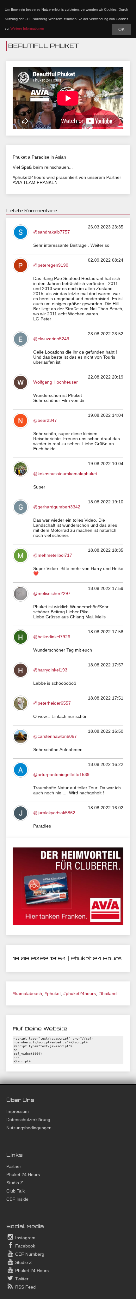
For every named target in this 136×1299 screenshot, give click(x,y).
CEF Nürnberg (29, 1254)
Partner (13, 1166)
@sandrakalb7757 (51, 231)
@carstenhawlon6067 (55, 736)
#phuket (53, 993)
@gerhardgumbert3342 (56, 506)
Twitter (21, 1278)
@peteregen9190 (50, 265)
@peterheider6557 (52, 703)
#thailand (107, 993)
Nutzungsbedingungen (29, 1127)
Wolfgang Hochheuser (55, 382)
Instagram (24, 1237)
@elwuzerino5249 (51, 338)
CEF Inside (17, 1199)
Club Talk (15, 1190)
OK (121, 29)
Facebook (24, 1245)
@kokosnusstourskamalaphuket (65, 473)
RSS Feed (25, 1287)
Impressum (17, 1111)
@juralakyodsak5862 (54, 812)
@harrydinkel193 (50, 669)
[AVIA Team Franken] (68, 923)
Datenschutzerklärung (28, 1119)
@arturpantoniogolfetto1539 (61, 774)
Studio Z (14, 1182)
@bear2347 (45, 420)
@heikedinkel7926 (51, 636)
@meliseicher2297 (52, 593)
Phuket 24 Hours (23, 1174)
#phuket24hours (79, 993)
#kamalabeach (27, 993)
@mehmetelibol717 (52, 555)
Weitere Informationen (27, 28)
